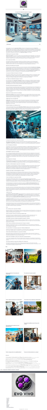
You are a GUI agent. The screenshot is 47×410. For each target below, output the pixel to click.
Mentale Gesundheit (34, 362)
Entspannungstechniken (12, 361)
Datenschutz (15, 358)
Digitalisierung (33, 358)
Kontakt (8, 405)
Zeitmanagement (31, 367)
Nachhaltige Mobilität (14, 363)
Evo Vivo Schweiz (27, 405)
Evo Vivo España (27, 401)
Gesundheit (8, 362)
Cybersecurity (11, 358)
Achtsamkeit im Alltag (17, 357)
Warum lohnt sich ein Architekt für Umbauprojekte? (32, 299)
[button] (23, 9)
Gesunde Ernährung (33, 361)
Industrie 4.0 (12, 362)
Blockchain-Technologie (34, 357)
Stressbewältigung (19, 366)
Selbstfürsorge (24, 365)
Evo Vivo (8, 398)
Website (8, 406)
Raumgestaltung (10, 365)
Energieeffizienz (28, 359)
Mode (7, 401)
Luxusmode (30, 362)
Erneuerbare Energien (22, 361)
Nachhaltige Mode (21, 363)
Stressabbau (11, 366)
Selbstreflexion (30, 365)
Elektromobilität (21, 359)
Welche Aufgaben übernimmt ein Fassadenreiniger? (14, 299)
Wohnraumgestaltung (21, 367)
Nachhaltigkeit (28, 363)
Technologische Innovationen (35, 366)
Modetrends (8, 363)
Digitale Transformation (27, 358)
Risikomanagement (16, 365)
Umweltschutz (8, 367)
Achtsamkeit (8, 357)
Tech (1, 369)
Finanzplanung (27, 361)
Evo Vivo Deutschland (28, 399)
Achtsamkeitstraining (26, 357)
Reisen (8, 402)
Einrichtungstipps (15, 359)
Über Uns (8, 404)
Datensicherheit (20, 358)
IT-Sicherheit (16, 362)
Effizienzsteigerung (9, 359)
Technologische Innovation (27, 366)
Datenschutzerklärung (10, 407)
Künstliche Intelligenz (23, 362)
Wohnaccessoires (14, 367)
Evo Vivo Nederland (28, 403)
